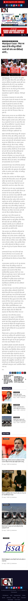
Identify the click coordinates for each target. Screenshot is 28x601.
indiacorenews (20, 30)
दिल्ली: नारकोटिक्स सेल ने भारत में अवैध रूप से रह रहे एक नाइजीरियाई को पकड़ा (19, 408)
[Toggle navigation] (22, 35)
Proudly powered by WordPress (8, 590)
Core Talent (17, 599)
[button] (25, 34)
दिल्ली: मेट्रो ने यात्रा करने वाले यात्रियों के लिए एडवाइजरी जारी (19, 421)
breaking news (13, 30)
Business (9, 597)
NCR (11, 595)
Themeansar (14, 592)
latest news (5, 30)
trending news (16, 32)
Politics (23, 595)
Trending (15, 41)
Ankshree (22, 397)
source (10, 32)
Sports (3, 597)
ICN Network (5, 41)
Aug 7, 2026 (16, 397)
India (22, 32)
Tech (18, 597)
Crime (14, 597)
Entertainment (17, 595)
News (11, 41)
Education (23, 597)
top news (6, 32)
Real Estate (10, 599)
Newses (23, 590)
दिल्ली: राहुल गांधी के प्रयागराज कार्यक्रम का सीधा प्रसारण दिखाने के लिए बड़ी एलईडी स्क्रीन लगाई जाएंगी (13, 461)
